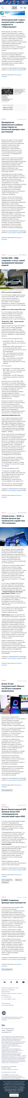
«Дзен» (19, 74)
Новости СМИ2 (8, 107)
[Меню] (25, 8)
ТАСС (19, 724)
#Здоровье (18, 879)
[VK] (4, 982)
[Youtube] (23, 982)
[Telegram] (11, 982)
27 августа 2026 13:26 (21, 805)
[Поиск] (2, 8)
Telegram (4, 76)
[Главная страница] (15, 8)
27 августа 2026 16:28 (12, 255)
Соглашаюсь (14, 1095)
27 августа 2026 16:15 (11, 513)
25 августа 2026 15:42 (21, 897)
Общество (4, 16)
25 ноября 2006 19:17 (21, 119)
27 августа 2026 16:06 (21, 681)
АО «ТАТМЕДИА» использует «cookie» (10, 1074)
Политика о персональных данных (10, 1069)
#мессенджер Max (7, 790)
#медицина (5, 882)
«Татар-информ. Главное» (14, 69)
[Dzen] (17, 982)
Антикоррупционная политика (9, 1072)
